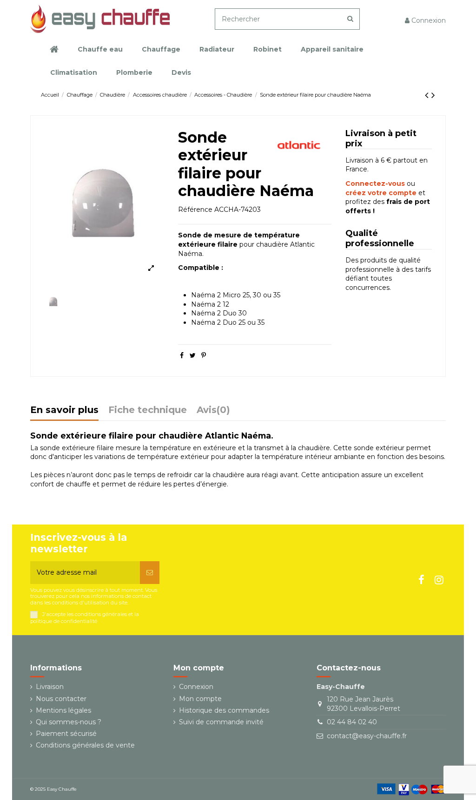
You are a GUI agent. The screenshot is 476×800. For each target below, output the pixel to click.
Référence (195, 209)
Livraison (50, 686)
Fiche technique (147, 410)
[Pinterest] (203, 355)
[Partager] (182, 355)
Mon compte (200, 699)
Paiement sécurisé (66, 733)
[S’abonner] (149, 572)
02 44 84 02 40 (352, 722)
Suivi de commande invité (221, 722)
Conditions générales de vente (85, 745)
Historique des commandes (224, 710)
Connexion (196, 686)
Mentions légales (63, 710)
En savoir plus (64, 410)
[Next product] (433, 95)
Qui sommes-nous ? (68, 722)
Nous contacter (61, 699)
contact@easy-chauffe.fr (367, 736)
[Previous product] (428, 95)
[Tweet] (193, 355)
